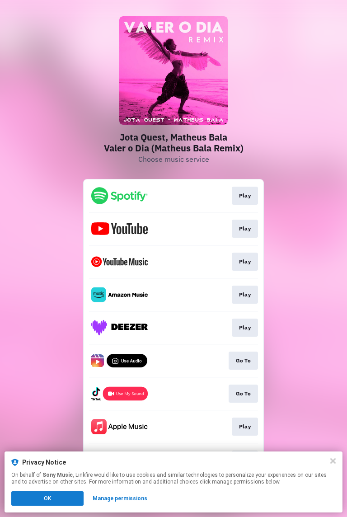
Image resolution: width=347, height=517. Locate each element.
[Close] (333, 461)
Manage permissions (120, 498)
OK (47, 498)
